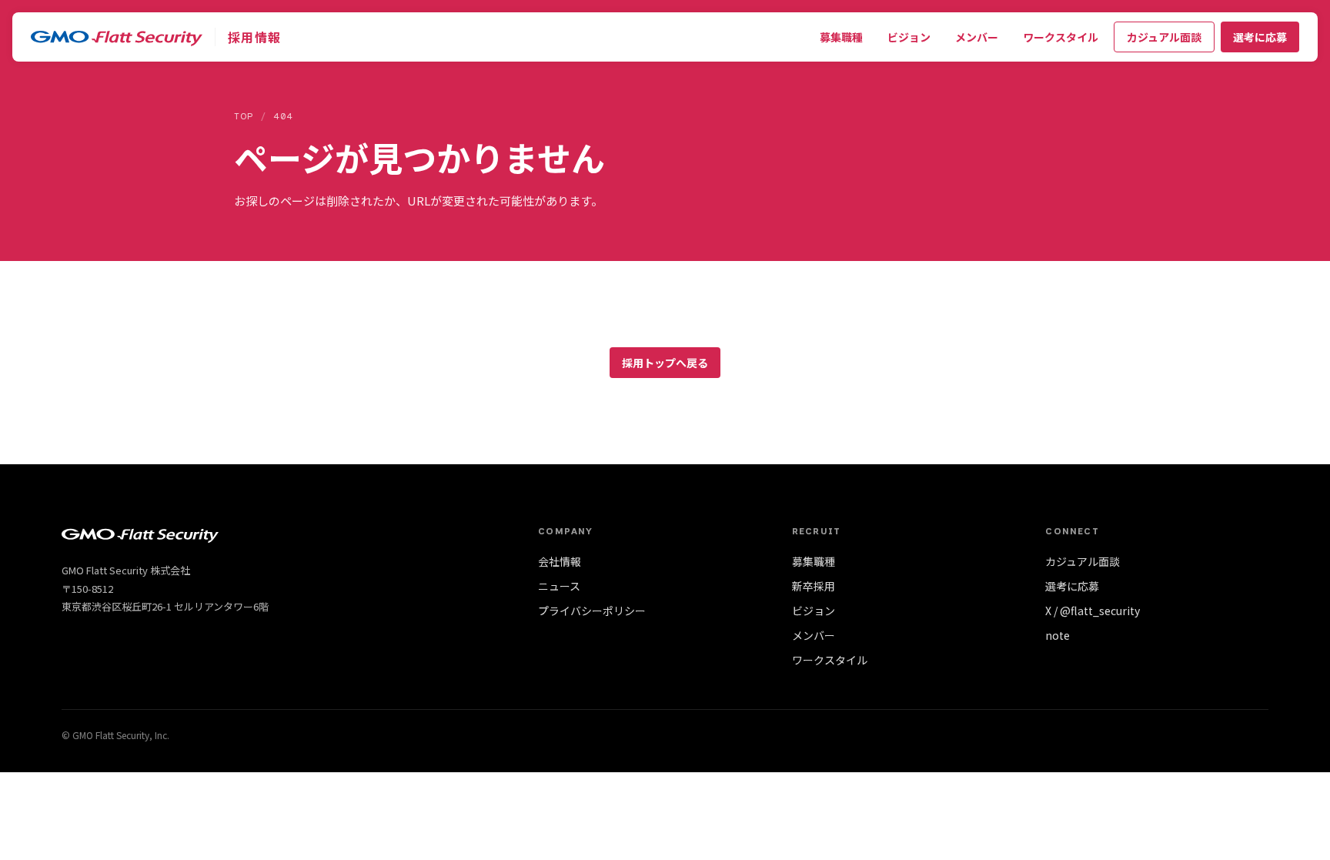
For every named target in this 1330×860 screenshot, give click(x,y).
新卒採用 (813, 586)
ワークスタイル (1060, 37)
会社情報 (559, 561)
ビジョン (909, 37)
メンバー (976, 37)
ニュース (559, 586)
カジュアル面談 (1164, 37)
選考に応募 (1260, 37)
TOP (243, 116)
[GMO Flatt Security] (116, 37)
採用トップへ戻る (665, 362)
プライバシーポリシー (592, 610)
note (1057, 635)
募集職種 (841, 37)
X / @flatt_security (1092, 610)
